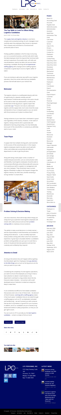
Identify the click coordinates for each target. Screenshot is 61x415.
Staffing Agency (51, 215)
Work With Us (51, 202)
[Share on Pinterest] (15, 332)
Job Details (50, 154)
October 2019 (51, 245)
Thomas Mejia (16, 35)
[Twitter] (10, 377)
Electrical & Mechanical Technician (50, 71)
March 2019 (50, 252)
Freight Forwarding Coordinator (50, 111)
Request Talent (51, 175)
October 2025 (51, 230)
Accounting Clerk (52, 20)
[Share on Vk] (28, 332)
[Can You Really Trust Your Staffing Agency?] (28, 350)
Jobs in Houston (51, 213)
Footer (49, 105)
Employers (50, 82)
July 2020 (49, 239)
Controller (50, 56)
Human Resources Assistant (50, 135)
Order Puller (50, 168)
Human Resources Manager (50, 141)
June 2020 (50, 241)
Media (48, 164)
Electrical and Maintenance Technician (51, 78)
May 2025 (50, 235)
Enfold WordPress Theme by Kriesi (24, 411)
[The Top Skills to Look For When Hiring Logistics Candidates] (21, 21)
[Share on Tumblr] (23, 332)
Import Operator (52, 145)
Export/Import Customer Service (51, 97)
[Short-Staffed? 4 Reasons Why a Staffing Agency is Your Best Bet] (19, 350)
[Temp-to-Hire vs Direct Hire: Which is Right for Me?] (36, 350)
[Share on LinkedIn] (19, 332)
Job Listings (50, 156)
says (12, 106)
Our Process (50, 171)
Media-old (50, 166)
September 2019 (52, 247)
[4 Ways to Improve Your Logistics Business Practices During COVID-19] (23, 350)
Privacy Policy (51, 173)
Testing (49, 192)
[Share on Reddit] (32, 332)
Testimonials (50, 189)
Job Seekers (50, 158)
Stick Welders (51, 187)
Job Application (51, 151)
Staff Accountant (52, 185)
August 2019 (50, 249)
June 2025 (50, 232)
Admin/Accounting (52, 27)
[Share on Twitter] (10, 332)
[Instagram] (15, 377)
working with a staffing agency (24, 295)
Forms (49, 107)
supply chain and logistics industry (17, 39)
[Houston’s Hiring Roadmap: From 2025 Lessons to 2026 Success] (32, 350)
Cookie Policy (51, 58)
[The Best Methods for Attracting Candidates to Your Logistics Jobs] (6, 350)
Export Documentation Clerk (51, 90)
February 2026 (51, 228)
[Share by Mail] (36, 332)
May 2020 (50, 243)
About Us (49, 18)
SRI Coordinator (51, 183)
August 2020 (50, 237)
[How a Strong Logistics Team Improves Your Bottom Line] (10, 350)
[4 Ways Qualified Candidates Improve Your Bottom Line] (15, 350)
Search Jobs (50, 177)
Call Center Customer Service (50, 42)
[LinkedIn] (6, 382)
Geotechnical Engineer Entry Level (51, 126)
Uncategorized (51, 222)
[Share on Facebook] (6, 332)
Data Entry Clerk (52, 61)
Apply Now (50, 33)
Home (48, 130)
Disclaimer (50, 67)
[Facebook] (6, 377)
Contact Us (50, 50)
